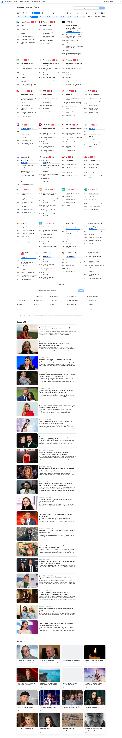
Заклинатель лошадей (26, 272)
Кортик (45, 178)
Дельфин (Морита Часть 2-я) (27, 64)
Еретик (90, 132)
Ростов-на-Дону (79, 315)
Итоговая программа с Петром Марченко (74, 98)
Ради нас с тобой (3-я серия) (49, 129)
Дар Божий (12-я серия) (72, 239)
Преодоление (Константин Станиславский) (28, 144)
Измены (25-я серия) (94, 173)
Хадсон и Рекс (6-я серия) (71, 151)
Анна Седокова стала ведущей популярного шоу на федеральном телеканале (57, 406)
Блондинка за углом (71, 271)
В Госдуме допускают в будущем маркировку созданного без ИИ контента (55, 360)
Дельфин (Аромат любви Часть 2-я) (29, 73)
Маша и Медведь (70, 196)
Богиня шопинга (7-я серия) (50, 198)
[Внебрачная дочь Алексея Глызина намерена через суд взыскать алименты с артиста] (49, 701)
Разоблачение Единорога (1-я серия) (74, 64)
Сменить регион (21, 9)
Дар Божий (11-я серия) (72, 236)
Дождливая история (26, 116)
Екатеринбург (50, 315)
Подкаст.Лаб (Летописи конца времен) (28, 32)
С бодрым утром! (70, 115)
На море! (45, 256)
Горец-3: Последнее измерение (48, 101)
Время (22, 25)
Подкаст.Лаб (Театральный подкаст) (28, 42)
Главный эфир (69, 256)
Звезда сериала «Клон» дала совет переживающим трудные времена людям (57, 469)
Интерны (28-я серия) (26, 233)
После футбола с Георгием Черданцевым (73, 41)
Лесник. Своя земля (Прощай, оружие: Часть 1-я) (28, 85)
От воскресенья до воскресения (48, 238)
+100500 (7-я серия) (71, 173)
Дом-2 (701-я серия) (94, 164)
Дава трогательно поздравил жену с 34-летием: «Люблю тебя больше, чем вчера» (56, 422)
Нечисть (91, 128)
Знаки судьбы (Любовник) (95, 139)
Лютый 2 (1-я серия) (48, 77)
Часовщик (46, 181)
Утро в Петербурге (26, 279)
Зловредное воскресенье (72, 262)
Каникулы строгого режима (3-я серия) (51, 73)
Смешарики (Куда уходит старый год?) (27, 198)
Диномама (46, 108)
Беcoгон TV (46, 227)
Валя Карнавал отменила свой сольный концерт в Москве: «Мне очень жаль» (56, 624)
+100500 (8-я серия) (71, 164)
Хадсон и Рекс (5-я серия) (71, 142)
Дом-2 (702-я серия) (94, 167)
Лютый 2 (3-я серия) (48, 83)
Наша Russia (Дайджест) (27, 242)
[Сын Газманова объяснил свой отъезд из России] (72, 655)
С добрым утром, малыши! (27, 184)
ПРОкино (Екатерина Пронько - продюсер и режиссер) (97, 266)
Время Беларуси (70, 265)
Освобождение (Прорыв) (47, 161)
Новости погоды (70, 260)
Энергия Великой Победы (50, 246)
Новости (68, 50)
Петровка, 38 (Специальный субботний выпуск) (73, 85)
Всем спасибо (24, 105)
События (68, 77)
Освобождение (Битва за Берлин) (49, 170)
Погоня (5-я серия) (94, 94)
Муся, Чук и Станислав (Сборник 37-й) (27, 161)
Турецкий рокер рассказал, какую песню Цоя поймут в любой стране (57, 531)
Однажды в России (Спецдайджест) (93, 109)
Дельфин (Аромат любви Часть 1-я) (29, 69)
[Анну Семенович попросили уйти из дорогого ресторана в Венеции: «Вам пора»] (27, 678)
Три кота (68, 205)
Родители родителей (71, 193)
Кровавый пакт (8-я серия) (94, 275)
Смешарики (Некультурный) (28, 212)
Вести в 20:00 (47, 25)
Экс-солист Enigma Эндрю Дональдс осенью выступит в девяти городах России (54, 344)
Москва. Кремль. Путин (49, 29)
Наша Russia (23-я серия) (27, 239)
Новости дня (92, 234)
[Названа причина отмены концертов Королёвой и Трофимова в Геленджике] (72, 678)
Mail (2, 737)
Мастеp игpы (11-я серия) (95, 101)
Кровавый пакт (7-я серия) (94, 270)
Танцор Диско (92, 193)
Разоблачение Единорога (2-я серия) (73, 69)
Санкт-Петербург (37, 315)
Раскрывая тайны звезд (95, 240)
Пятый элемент (47, 94)
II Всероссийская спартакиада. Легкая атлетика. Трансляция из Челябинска (74, 46)
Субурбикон (24, 236)
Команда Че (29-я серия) (95, 278)
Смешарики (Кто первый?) (27, 209)
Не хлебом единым (26, 128)
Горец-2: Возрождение (49, 98)
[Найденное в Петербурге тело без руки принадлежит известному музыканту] (94, 723)
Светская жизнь (25, 140)
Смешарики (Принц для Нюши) (26, 193)
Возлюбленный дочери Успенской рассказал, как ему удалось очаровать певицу (56, 609)
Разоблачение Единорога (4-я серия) (74, 80)
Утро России (46, 43)
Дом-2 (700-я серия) (94, 160)
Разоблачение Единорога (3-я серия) (74, 73)
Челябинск (67, 315)
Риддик (68, 94)
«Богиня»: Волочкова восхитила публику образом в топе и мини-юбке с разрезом (57, 547)
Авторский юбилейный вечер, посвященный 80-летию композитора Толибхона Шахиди (28, 100)
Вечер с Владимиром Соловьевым (48, 32)
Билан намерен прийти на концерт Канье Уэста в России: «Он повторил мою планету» (55, 484)
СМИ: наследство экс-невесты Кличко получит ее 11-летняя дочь (56, 515)
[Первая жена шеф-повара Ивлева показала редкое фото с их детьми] (27, 701)
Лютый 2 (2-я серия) (48, 80)
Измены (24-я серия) (94, 170)
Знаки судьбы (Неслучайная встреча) (96, 135)
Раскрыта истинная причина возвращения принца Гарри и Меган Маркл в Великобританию (56, 391)
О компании (6, 737)
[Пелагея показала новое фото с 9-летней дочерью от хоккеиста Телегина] (27, 723)
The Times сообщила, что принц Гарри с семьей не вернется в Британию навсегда (57, 562)
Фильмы (90, 16)
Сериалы (97, 16)
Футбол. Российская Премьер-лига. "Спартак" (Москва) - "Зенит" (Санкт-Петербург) (29, 263)
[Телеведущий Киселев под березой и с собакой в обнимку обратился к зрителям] (49, 655)
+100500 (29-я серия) (71, 175)
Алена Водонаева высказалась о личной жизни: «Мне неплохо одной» (55, 500)
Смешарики (24, 206)
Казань (63, 315)
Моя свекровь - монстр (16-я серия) (96, 176)
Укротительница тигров (27, 94)
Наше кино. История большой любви (94, 200)
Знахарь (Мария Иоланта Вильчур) (95, 227)
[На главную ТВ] (4, 1)
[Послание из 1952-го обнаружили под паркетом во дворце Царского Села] (72, 723)
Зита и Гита (91, 196)
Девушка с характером (94, 203)
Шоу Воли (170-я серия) (95, 98)
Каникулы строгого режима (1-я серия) (51, 64)
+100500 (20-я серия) (72, 160)
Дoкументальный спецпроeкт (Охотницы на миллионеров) (73, 103)
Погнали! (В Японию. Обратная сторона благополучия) (74, 129)
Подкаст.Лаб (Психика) (27, 36)
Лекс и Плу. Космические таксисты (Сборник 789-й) (27, 176)
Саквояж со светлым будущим (26, 268)
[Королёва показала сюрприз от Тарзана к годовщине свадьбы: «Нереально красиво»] (94, 701)
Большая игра (24, 29)
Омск (71, 315)
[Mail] (2, 1)
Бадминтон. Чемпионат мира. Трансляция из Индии (73, 54)
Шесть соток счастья (48, 40)
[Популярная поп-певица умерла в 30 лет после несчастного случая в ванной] (94, 655)
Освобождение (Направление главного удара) (51, 166)
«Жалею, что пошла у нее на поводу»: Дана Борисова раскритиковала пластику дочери (57, 375)
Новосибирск (44, 315)
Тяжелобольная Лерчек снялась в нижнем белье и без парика (56, 329)
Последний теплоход (26, 132)
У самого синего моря (94, 206)
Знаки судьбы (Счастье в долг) (95, 145)
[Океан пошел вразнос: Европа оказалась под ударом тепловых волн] (49, 678)
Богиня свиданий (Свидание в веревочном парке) (51, 193)
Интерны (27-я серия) (26, 230)
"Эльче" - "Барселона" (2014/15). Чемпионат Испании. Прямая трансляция (74, 36)
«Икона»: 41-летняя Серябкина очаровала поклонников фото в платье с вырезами (53, 453)
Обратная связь (116, 737)
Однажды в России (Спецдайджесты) (93, 104)
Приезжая (23, 137)
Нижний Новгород (57, 315)
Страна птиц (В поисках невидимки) (27, 108)
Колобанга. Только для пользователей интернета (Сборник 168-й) (27, 171)
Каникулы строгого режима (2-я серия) (51, 69)
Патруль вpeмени (47, 105)
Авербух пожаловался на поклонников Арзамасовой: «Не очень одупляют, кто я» (57, 438)
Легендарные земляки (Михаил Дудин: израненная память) (29, 275)
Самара (74, 315)
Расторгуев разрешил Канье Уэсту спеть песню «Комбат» (55, 578)
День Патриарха (47, 234)
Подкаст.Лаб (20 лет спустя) (28, 39)
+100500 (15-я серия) (71, 167)
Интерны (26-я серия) (26, 227)
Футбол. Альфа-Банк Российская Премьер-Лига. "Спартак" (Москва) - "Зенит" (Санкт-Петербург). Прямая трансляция (73, 28)
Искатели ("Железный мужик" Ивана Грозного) (28, 113)
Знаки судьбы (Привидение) (96, 142)
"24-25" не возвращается (95, 237)
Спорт (103, 16)
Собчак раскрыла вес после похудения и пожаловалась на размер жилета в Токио (53, 593)
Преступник (24, 134)
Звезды (23, 77)
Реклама (12, 737)
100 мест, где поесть (48, 111)
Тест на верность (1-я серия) (49, 138)
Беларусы (68, 268)
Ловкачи (23, 257)
